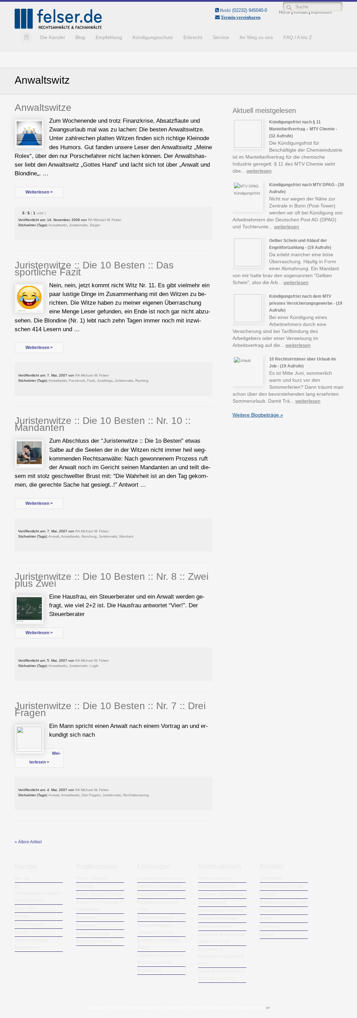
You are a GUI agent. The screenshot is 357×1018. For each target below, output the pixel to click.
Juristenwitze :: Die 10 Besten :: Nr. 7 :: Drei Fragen (110, 709)
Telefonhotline (271, 878)
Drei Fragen (91, 795)
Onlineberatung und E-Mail (220, 910)
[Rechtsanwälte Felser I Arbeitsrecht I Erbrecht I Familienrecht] (58, 27)
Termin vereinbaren (240, 17)
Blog (80, 37)
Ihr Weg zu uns (256, 37)
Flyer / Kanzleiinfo (30, 924)
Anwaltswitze (43, 107)
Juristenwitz (78, 225)
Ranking (142, 380)
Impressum (269, 926)
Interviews (84, 886)
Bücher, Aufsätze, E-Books (98, 894)
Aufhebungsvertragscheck (159, 886)
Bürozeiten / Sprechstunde (220, 894)
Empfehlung (109, 37)
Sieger (95, 225)
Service (221, 37)
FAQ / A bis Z (297, 37)
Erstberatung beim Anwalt (281, 886)
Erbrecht (192, 37)
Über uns (22, 878)
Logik (94, 666)
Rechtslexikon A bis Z (94, 941)
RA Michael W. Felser (104, 220)
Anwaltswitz (57, 225)
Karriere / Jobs (27, 932)
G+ (268, 1008)
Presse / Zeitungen (92, 878)
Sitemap (266, 934)
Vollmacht (268, 894)
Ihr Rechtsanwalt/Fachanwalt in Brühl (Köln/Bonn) (38, 893)
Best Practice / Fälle (93, 933)
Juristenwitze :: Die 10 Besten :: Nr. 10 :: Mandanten (103, 424)
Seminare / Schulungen (217, 918)
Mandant (126, 536)
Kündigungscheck (152, 894)
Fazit (91, 380)
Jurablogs (105, 380)
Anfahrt (266, 918)
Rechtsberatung (136, 795)
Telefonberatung (212, 902)
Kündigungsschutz (152, 37)
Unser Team (25, 908)
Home (25, 37)
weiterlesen (259, 171)
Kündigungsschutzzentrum (160, 878)
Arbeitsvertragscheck (155, 917)
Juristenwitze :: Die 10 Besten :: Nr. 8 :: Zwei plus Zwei (111, 580)
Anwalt (53, 536)
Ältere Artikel (28, 842)
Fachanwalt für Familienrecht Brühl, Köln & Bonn (221, 956)
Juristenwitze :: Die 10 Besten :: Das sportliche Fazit (94, 269)
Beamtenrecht (149, 970)
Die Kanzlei (52, 37)
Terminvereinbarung (215, 878)
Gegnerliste (86, 925)
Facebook (77, 380)
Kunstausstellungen (214, 926)
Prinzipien (23, 916)
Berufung (89, 536)
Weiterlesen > (39, 192)
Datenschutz (270, 910)
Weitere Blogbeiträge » (258, 415)
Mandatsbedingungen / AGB (283, 902)
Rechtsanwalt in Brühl (216, 886)
